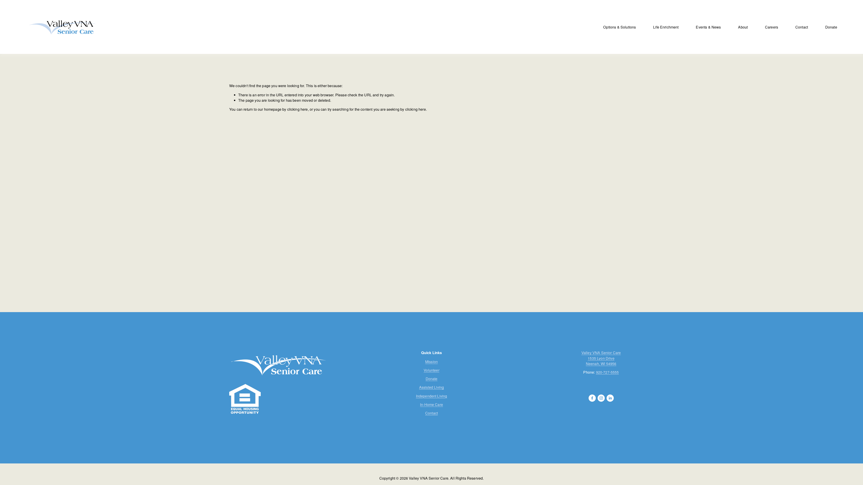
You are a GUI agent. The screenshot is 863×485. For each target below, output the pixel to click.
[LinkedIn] (610, 398)
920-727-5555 (607, 372)
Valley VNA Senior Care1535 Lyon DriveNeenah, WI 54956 (601, 358)
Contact (801, 27)
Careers (771, 27)
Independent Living (431, 396)
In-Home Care (431, 404)
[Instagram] (601, 398)
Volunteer (431, 370)
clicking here (297, 109)
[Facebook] (592, 398)
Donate (831, 27)
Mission (431, 361)
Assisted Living (431, 387)
